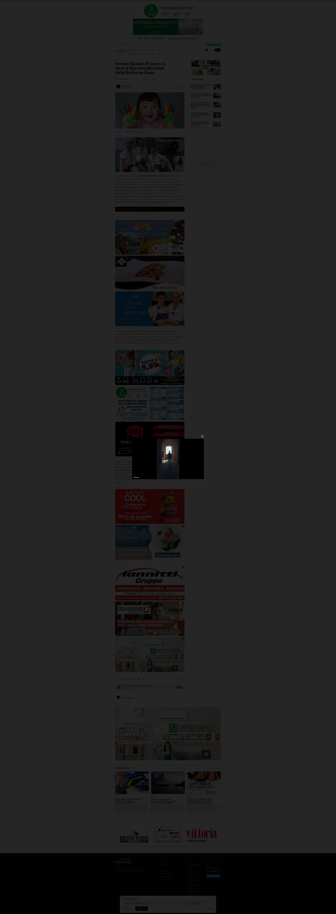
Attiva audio (136, 477)
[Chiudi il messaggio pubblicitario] (202, 436)
